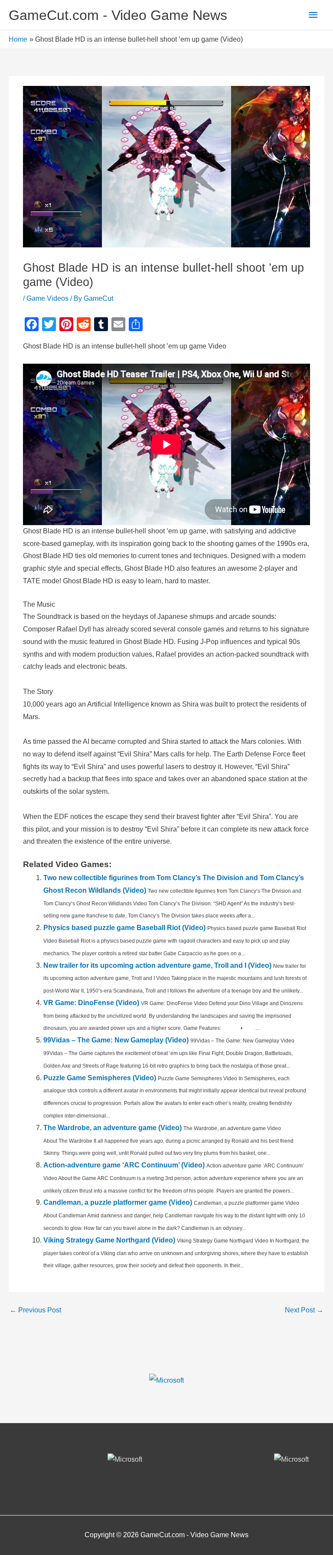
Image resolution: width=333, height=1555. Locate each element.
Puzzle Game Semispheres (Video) (99, 1078)
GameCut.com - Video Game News (118, 15)
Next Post (304, 1310)
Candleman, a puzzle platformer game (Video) (117, 1202)
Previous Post (35, 1310)
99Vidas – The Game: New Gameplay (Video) (116, 1040)
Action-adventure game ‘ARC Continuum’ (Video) (124, 1165)
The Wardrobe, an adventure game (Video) (112, 1127)
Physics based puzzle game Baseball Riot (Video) (124, 927)
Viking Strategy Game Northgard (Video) (109, 1240)
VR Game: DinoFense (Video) (91, 1002)
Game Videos (47, 298)
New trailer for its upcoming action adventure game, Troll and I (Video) (157, 965)
